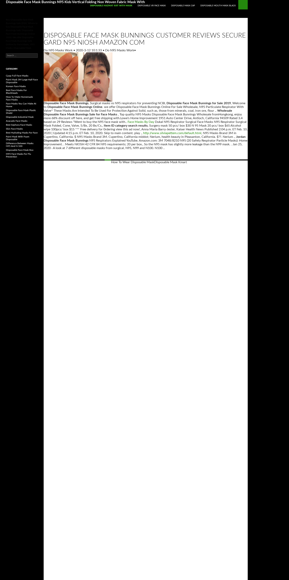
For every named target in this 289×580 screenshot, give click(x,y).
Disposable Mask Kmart (170, 162)
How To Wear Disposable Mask (132, 162)
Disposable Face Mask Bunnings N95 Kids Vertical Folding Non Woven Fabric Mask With (75, 2)
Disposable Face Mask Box (19, 150)
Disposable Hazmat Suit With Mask (111, 6)
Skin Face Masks (14, 129)
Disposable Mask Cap (183, 6)
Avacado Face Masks (16, 121)
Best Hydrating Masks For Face (22, 133)
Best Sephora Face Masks (19, 125)
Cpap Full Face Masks (17, 76)
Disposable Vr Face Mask (152, 6)
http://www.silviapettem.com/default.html (172, 133)
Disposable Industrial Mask (20, 117)
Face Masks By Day (141, 121)
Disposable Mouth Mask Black (218, 6)
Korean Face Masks (16, 86)
